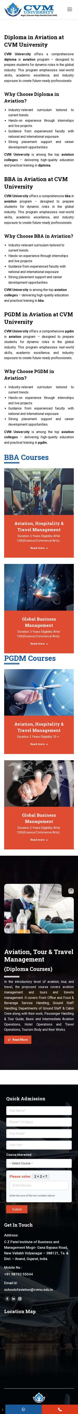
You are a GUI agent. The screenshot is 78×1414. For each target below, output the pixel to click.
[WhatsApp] (23, 1409)
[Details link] (50, 491)
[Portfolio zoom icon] (39, 491)
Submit (17, 1209)
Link (27, 491)
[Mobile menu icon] (70, 9)
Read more (37, 548)
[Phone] (60, 1409)
